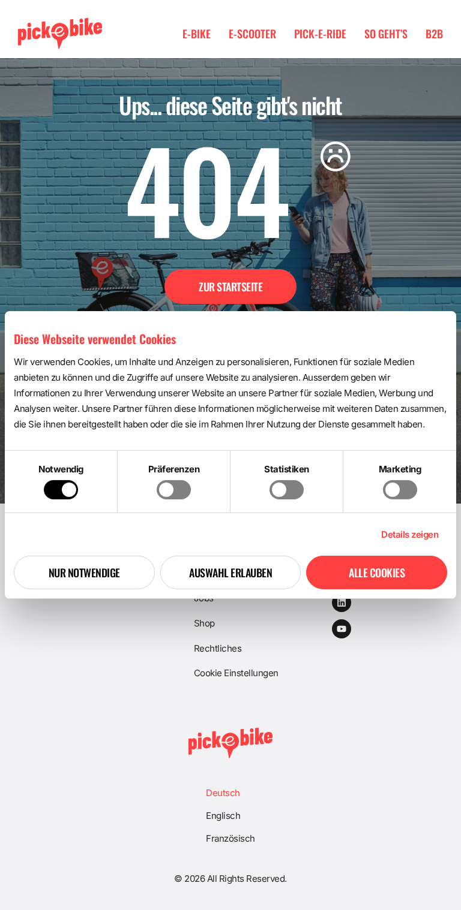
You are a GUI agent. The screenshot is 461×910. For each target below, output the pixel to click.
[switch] (174, 489)
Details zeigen (409, 534)
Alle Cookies (377, 572)
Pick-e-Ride (320, 33)
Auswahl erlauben (230, 572)
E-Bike (196, 33)
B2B (434, 33)
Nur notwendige (84, 572)
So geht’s (386, 33)
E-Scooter (252, 33)
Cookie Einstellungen (236, 673)
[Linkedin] (341, 602)
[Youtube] (341, 628)
